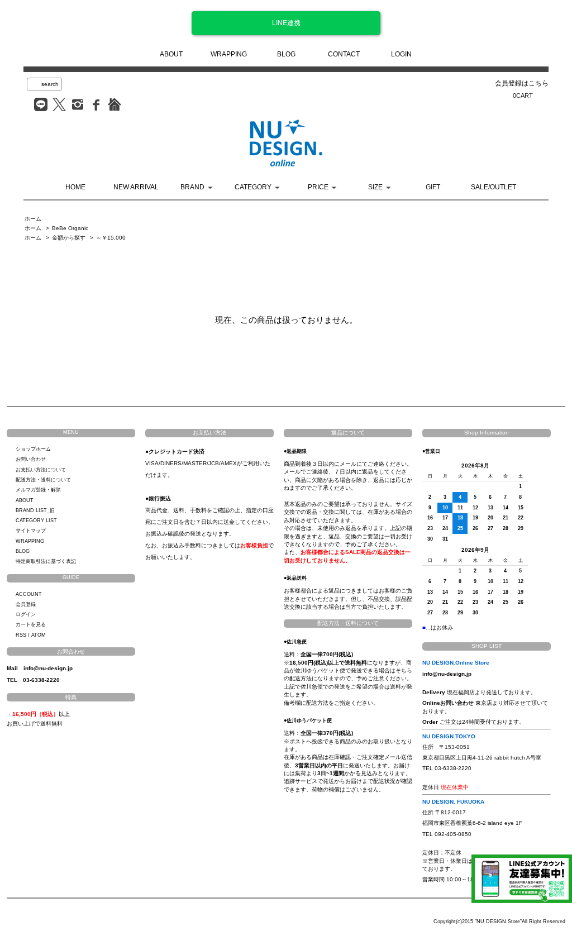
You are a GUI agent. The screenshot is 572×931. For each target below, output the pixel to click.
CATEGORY (253, 187)
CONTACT (344, 54)
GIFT (433, 187)
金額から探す (68, 238)
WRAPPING (229, 54)
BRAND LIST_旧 (35, 510)
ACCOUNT (29, 594)
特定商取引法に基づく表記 (46, 561)
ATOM (38, 635)
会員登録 (26, 604)
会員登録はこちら (522, 83)
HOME (75, 187)
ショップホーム (33, 449)
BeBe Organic (70, 228)
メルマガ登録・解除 (38, 490)
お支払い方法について (41, 469)
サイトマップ (31, 530)
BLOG (286, 54)
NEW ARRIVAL (136, 187)
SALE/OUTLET (493, 187)
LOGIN (401, 54)
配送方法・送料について (43, 480)
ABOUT (171, 54)
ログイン (26, 614)
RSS (21, 635)
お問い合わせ (31, 459)
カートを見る (31, 624)
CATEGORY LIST (36, 520)
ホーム (33, 219)
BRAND (192, 187)
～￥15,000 (111, 238)
